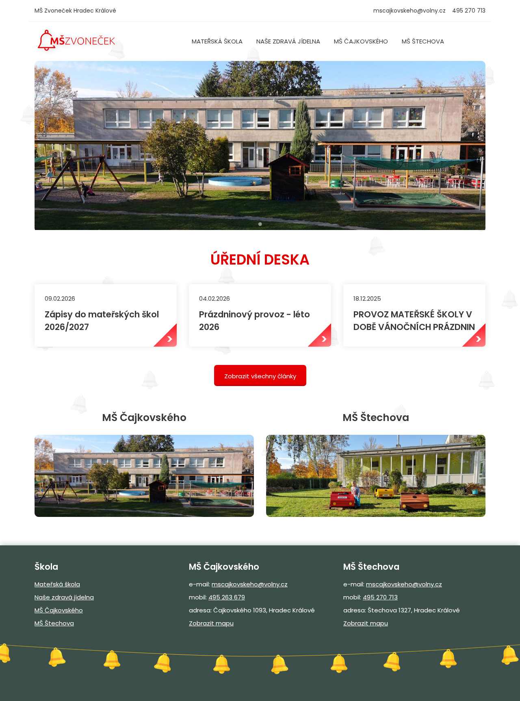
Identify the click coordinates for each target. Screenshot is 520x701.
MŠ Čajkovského (361, 41)
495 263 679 (226, 597)
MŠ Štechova (423, 41)
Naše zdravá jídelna (288, 41)
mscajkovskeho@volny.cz (409, 11)
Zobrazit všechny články (260, 376)
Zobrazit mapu (211, 623)
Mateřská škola (217, 41)
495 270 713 (380, 597)
